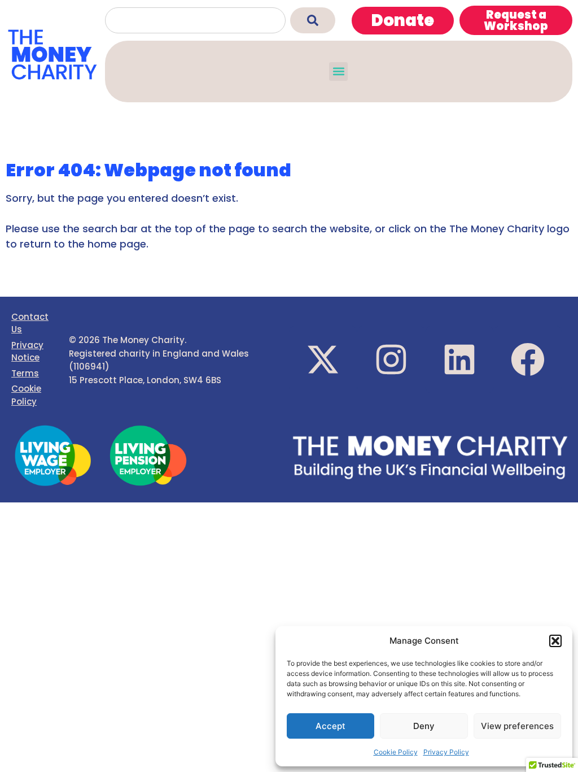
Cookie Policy (396, 752)
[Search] (312, 20)
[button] (555, 641)
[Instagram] (391, 359)
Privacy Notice (27, 351)
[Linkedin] (459, 359)
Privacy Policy (446, 752)
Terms (25, 373)
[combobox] (195, 20)
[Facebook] (528, 359)
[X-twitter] (323, 359)
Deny (424, 726)
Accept (330, 726)
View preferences (517, 726)
